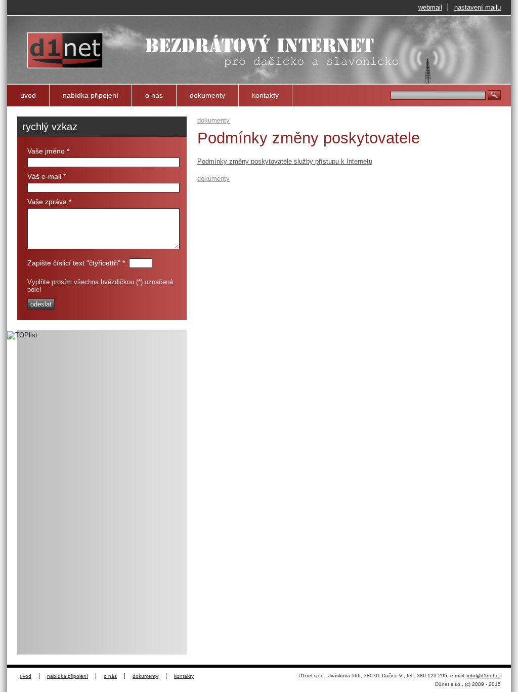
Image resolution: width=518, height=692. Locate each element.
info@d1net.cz (484, 675)
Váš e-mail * (46, 176)
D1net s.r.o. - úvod (55, 36)
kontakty (265, 95)
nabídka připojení (90, 95)
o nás (154, 95)
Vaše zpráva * (49, 202)
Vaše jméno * (48, 151)
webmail (430, 7)
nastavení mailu (477, 7)
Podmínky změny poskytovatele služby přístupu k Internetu (284, 161)
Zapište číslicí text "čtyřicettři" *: (77, 263)
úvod (28, 95)
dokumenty (207, 95)
